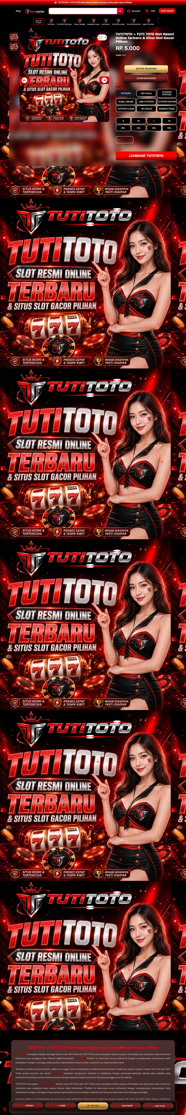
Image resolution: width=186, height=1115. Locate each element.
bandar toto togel (47, 1084)
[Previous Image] (24, 80)
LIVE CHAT (160, 1106)
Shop (18, 11)
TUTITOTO (21, 1054)
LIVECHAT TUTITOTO (146, 156)
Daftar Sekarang (146, 69)
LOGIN (62, 1106)
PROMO (29, 1106)
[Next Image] (104, 80)
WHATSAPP (127, 1106)
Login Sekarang (146, 78)
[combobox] (83, 11)
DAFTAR (95, 1106)
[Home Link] (35, 11)
